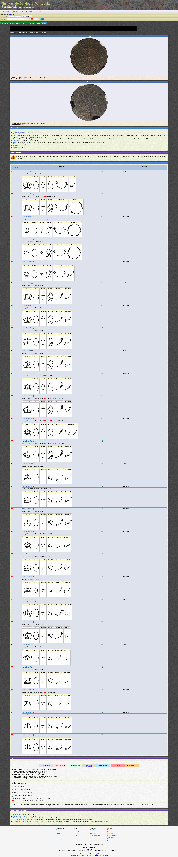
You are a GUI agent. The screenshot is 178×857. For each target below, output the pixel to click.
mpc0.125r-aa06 (26, 644)
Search (92, 830)
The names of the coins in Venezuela (25, 819)
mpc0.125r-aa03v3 (27, 395)
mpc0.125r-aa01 (24, 77)
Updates (109, 830)
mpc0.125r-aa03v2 (27, 373)
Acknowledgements (112, 833)
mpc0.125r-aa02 (26, 283)
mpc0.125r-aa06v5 (27, 734)
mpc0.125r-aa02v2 (27, 305)
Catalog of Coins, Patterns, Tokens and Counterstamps (31, 818)
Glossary (75, 833)
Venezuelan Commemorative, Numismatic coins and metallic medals (35, 821)
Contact (91, 156)
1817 (102, 599)
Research (109, 839)
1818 (102, 644)
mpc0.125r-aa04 (26, 463)
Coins (24, 11)
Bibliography (76, 831)
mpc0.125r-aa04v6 (27, 576)
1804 (102, 283)
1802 (102, 171)
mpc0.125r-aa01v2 (27, 194)
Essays (31, 11)
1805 (102, 350)
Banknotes (16, 11)
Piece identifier (94, 833)
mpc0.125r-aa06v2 (27, 667)
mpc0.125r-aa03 (26, 350)
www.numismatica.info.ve (9, 7)
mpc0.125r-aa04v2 (27, 486)
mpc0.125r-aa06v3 (27, 689)
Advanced (28, 16)
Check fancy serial (95, 835)
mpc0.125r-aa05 (26, 599)
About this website (112, 835)
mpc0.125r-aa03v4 (27, 418)
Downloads (93, 831)
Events (75, 835)
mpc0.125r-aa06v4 (27, 712)
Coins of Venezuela (19, 816)
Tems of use (110, 837)
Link (74, 830)
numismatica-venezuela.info (26, 7)
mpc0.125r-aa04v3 (27, 508)
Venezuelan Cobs (18, 814)
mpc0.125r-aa (31, 132)
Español (35, 19)
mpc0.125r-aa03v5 (27, 441)
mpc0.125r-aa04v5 (27, 554)
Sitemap (109, 840)
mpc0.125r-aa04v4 (27, 531)
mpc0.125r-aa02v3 (27, 328)
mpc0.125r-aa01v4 (27, 239)
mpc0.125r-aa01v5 (27, 261)
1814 (102, 463)
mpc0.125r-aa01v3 (27, 216)
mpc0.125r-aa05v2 (27, 621)
